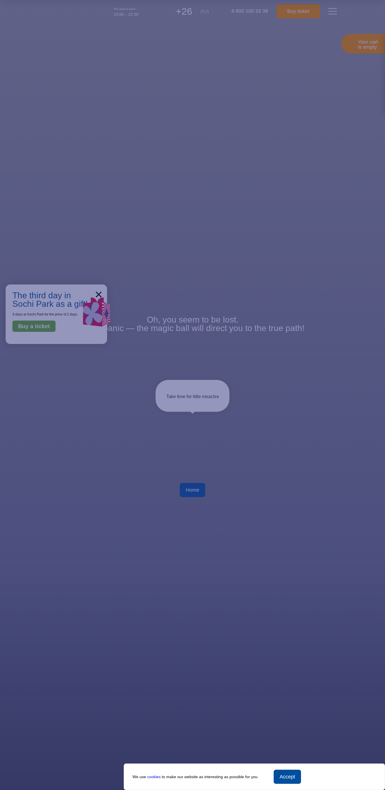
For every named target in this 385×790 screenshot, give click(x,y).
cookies (154, 776)
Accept (287, 777)
